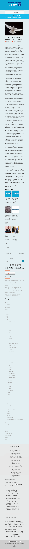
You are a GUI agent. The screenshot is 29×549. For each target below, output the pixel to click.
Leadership (11, 355)
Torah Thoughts (12, 375)
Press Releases (10, 428)
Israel (7, 526)
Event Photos (9, 310)
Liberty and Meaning (11, 409)
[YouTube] (20, 265)
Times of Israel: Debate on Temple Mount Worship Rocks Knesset (15, 216)
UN (17, 536)
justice (12, 528)
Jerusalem (16, 245)
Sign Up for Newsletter (10, 273)
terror (7, 536)
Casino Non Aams (15, 454)
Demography (11, 328)
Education (11, 334)
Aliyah (8, 317)
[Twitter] (10, 265)
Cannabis (11, 325)
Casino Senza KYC (15, 451)
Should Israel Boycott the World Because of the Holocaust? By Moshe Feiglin (13, 490)
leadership (10, 529)
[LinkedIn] (18, 265)
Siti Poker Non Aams (15, 470)
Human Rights (10, 396)
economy (7, 523)
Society (10, 369)
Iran (22, 524)
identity (16, 524)
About (6, 302)
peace (21, 531)
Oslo (18, 531)
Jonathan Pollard (12, 347)
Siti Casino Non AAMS (15, 467)
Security (10, 367)
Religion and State (8, 433)
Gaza (21, 523)
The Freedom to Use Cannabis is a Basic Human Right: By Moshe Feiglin (13, 498)
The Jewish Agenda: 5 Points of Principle (15, 419)
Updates (6, 437)
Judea (9, 528)
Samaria (10, 533)
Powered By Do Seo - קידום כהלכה (14, 547)
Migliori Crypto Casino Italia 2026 (15, 457)
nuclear (15, 531)
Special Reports (12, 371)
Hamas (7, 524)
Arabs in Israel (12, 321)
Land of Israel (13, 340)
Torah (12, 536)
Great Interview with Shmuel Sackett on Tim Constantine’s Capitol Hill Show (12, 508)
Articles (13, 15)
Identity (10, 338)
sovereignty (8, 247)
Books (8, 304)
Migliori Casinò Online (15, 462)
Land (19, 528)
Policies (8, 413)
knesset (15, 528)
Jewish (19, 526)
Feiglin (16, 523)
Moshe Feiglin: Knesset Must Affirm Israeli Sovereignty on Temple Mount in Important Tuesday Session (8, 218)
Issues (9, 15)
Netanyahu (9, 531)
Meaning (10, 358)
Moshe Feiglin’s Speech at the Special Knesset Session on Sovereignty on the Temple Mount (8, 238)
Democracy (9, 380)
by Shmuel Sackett (13, 323)
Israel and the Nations (13, 343)
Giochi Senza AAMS (16, 475)
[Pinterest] (20, 541)
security (14, 533)
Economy (11, 332)
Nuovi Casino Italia (15, 473)
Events (6, 309)
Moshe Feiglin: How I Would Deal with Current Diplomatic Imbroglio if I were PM (15, 238)
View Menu (15, 12)
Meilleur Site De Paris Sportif (15, 450)
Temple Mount (12, 373)
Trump (15, 536)
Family (10, 336)
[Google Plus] (15, 265)
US (19, 536)
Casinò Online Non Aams (15, 459)
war (20, 536)
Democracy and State (13, 326)
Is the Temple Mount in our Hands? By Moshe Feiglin (8, 200)
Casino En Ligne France (15, 463)
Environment (7, 307)
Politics (10, 365)
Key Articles (11, 351)
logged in (11, 258)
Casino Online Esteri (16, 469)
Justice (10, 349)
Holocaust (7, 314)
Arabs (13, 521)
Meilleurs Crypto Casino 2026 (15, 456)
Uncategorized (11, 42)
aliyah (6, 521)
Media (10, 360)
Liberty (10, 356)
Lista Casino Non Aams (15, 460)
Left (12, 529)
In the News (9, 426)
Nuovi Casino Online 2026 (16, 472)
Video (6, 439)
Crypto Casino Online (15, 453)
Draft (10, 330)
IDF (20, 524)
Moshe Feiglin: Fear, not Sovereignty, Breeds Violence (15, 201)
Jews (22, 526)
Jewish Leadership (10, 401)
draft (20, 521)
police (6, 533)
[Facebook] (13, 265)
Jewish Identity (12, 345)
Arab (10, 521)
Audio (12, 362)
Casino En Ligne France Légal (15, 464)
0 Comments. (19, 42)
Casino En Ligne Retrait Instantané (15, 466)
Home (6, 15)
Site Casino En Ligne (15, 476)
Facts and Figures (10, 390)
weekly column (12, 377)
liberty (14, 529)
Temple (8, 534)
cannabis (18, 521)
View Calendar (18, 484)
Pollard (6, 431)
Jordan (6, 528)
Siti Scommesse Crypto (15, 448)
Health (8, 394)
